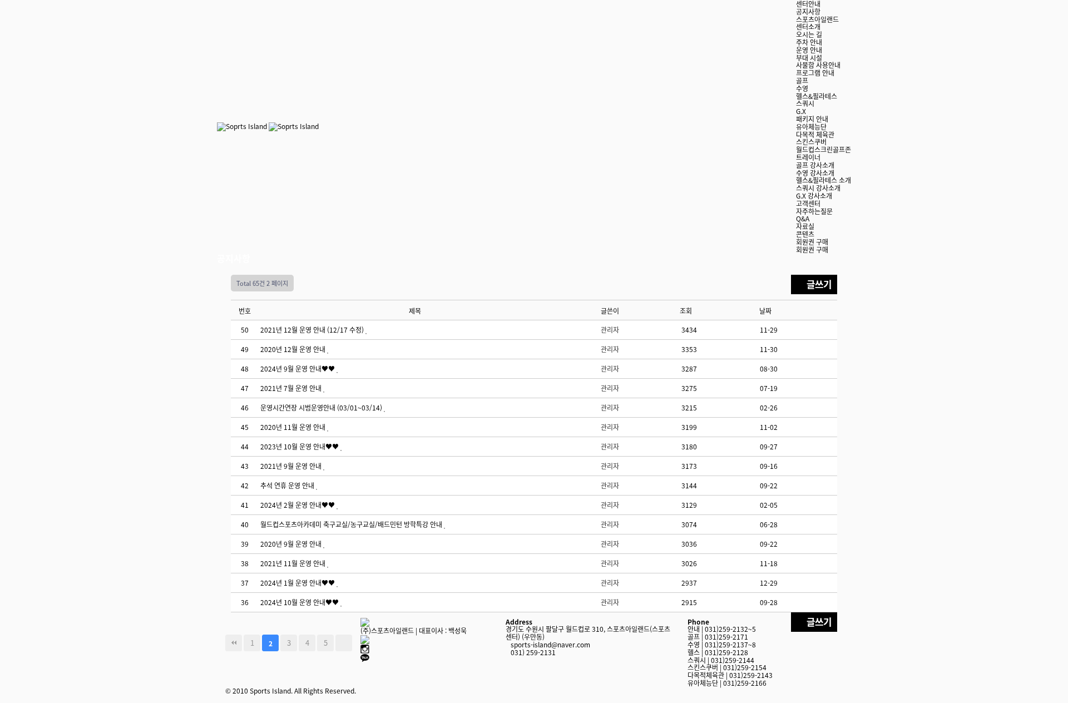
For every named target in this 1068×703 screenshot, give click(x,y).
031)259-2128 (718, 652)
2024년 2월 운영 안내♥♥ (298, 504)
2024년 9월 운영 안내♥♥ (298, 368)
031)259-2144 (721, 660)
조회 (687, 310)
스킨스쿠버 (811, 141)
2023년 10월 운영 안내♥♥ (300, 446)
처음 (233, 643)
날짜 (766, 310)
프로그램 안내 (815, 72)
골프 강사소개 (815, 165)
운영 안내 (809, 50)
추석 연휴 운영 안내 (288, 485)
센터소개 (808, 26)
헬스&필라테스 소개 (823, 180)
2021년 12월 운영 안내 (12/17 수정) (312, 329)
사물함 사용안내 (818, 65)
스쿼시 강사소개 (818, 187)
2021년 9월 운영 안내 (291, 466)
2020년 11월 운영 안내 (293, 427)
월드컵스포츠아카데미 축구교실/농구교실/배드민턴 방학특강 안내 (352, 524)
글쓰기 (818, 284)
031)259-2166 (727, 682)
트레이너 (808, 157)
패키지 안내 (812, 118)
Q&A (802, 218)
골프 (802, 80)
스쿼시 (805, 103)
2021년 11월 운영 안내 (293, 563)
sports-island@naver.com (550, 644)
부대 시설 (809, 57)
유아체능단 (811, 126)
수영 (802, 88)
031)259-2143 (730, 675)
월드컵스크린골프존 (823, 149)
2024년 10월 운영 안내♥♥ (300, 602)
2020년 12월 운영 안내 (293, 349)
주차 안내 (809, 42)
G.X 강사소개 (814, 195)
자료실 (805, 226)
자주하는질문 (814, 211)
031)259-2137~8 (722, 644)
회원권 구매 (812, 241)
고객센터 (808, 203)
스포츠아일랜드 (817, 19)
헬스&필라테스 (816, 96)
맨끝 (343, 643)
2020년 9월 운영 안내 (291, 543)
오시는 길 (809, 34)
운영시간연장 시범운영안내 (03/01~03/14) (322, 407)
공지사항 (808, 11)
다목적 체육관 (815, 134)
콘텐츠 (805, 234)
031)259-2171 (718, 636)
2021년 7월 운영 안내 (291, 388)
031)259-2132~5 (722, 628)
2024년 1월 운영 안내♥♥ (298, 582)
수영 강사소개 (815, 172)
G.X (801, 111)
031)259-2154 (727, 667)
